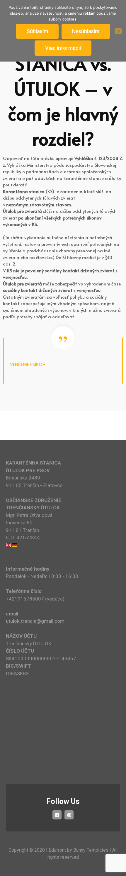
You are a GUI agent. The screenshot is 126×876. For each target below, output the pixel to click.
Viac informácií (63, 48)
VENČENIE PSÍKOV (27, 364)
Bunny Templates (90, 850)
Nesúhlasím (85, 31)
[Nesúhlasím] (118, 31)
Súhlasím (37, 31)
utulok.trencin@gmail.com (35, 621)
